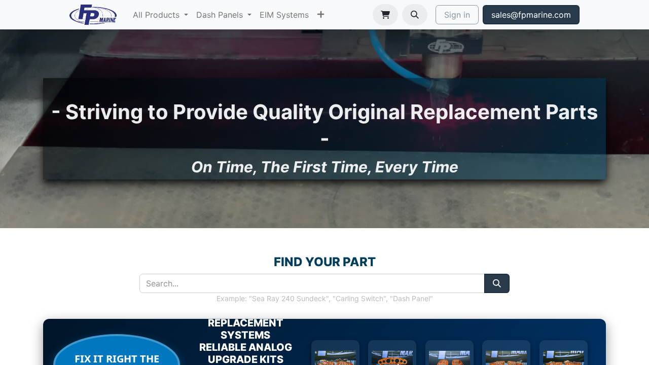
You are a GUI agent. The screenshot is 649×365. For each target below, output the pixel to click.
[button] (414, 14)
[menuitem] (160, 15)
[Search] (497, 283)
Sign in (457, 15)
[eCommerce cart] (385, 14)
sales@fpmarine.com (531, 15)
